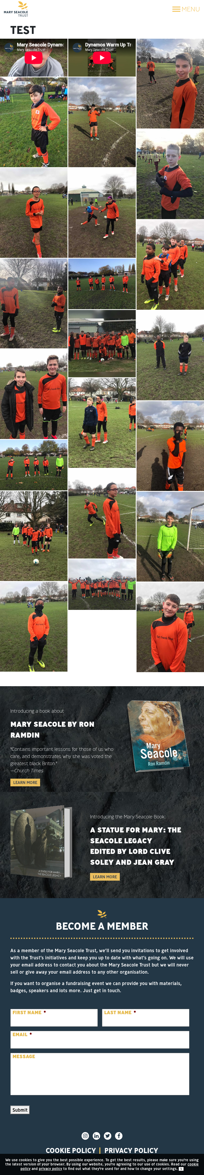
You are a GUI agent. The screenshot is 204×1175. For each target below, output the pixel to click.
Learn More (25, 782)
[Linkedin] (96, 1136)
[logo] (16, 9)
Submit (20, 1110)
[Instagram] (85, 1136)
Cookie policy (71, 1150)
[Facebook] (118, 1136)
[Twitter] (107, 1136)
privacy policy (131, 1150)
